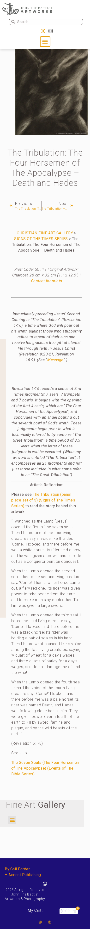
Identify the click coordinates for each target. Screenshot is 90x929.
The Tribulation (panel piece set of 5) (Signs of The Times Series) (43, 500)
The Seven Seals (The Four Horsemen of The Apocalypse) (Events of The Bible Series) (45, 768)
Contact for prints (46, 281)
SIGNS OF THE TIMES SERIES (41, 238)
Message (55, 360)
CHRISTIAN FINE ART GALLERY (45, 233)
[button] (45, 41)
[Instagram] (43, 31)
